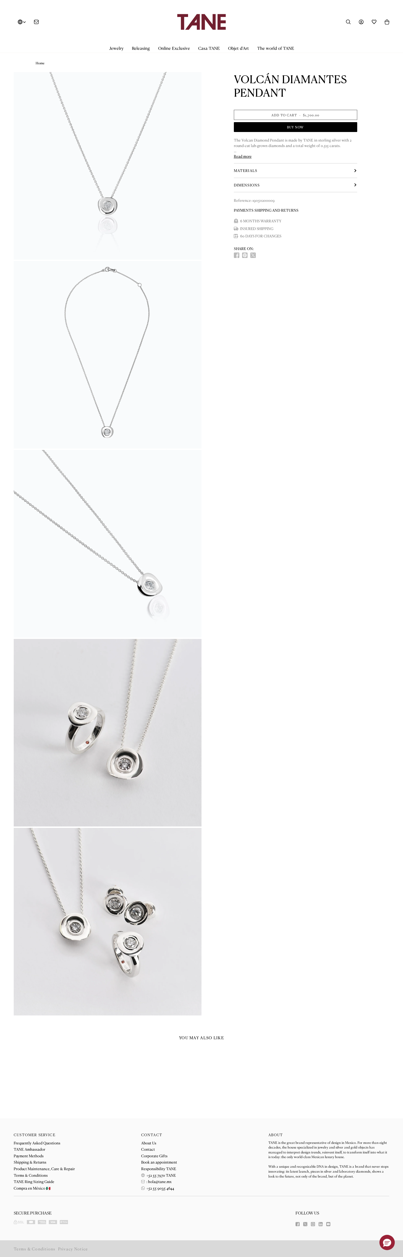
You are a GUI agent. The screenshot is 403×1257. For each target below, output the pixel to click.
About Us (148, 1143)
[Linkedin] (321, 1224)
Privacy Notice (73, 1249)
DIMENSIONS (247, 185)
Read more (243, 156)
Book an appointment (159, 1162)
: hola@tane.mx (159, 1181)
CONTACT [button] (151, 1134)
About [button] (275, 1134)
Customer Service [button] (34, 1134)
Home (40, 63)
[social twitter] (253, 255)
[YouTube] (328, 1224)
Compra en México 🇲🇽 (32, 1188)
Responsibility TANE (158, 1168)
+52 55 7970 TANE (161, 1175)
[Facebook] (298, 1224)
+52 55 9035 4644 (160, 1188)
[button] (116, 48)
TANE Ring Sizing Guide (34, 1181)
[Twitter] (305, 1224)
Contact (148, 1149)
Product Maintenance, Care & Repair (44, 1168)
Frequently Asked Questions (37, 1143)
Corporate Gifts (154, 1155)
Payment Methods (29, 1155)
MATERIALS (245, 170)
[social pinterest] (245, 255)
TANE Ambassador (29, 1149)
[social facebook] (236, 255)
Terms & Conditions (31, 1175)
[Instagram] (313, 1224)
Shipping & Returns (30, 1162)
